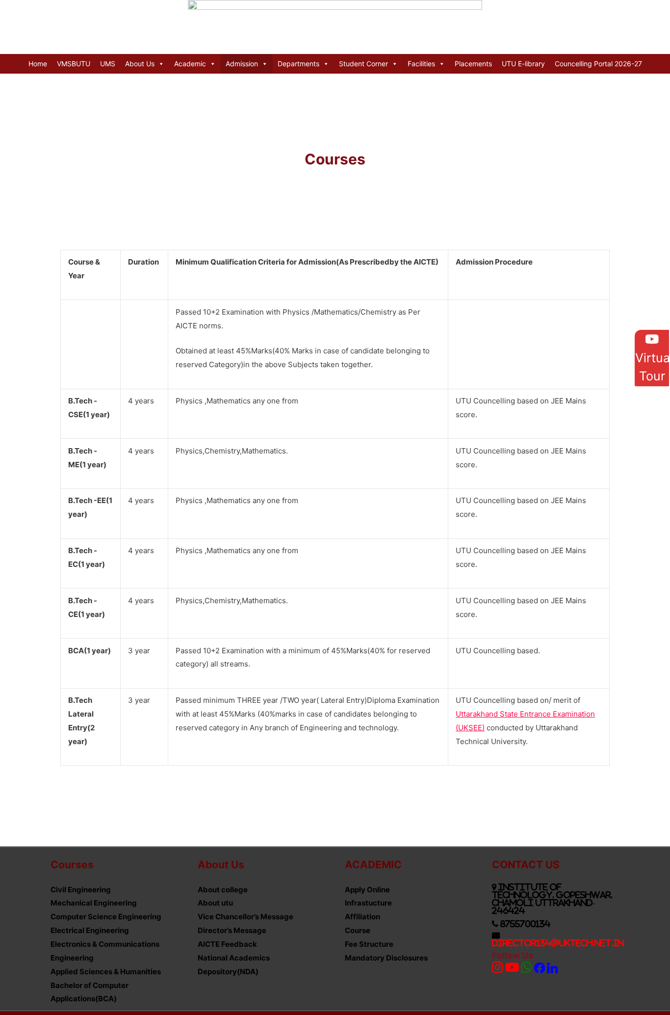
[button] (652, 358)
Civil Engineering (81, 889)
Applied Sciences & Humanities (106, 971)
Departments (298, 63)
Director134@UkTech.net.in (558, 943)
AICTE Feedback (227, 944)
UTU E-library (523, 63)
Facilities (421, 63)
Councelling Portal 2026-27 (598, 63)
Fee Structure (369, 944)
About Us (140, 63)
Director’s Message (232, 930)
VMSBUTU (73, 63)
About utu (215, 903)
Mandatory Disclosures (386, 957)
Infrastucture (368, 903)
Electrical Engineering (90, 930)
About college (223, 889)
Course (357, 930)
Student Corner (363, 63)
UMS (107, 63)
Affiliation (362, 916)
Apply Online (367, 889)
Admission (242, 63)
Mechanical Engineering (94, 903)
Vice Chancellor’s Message (245, 916)
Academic (190, 63)
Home (37, 63)
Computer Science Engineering (106, 916)
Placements (473, 63)
